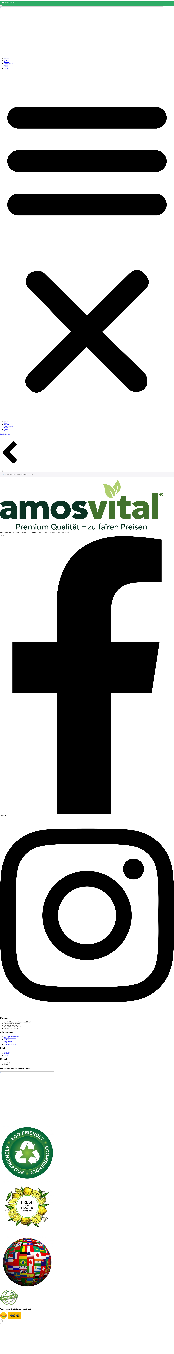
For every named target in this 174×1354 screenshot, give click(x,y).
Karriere (6, 67)
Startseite (6, 58)
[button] (87, 245)
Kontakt (6, 68)
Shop (5, 60)
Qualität (6, 65)
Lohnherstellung (8, 63)
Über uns (6, 62)
